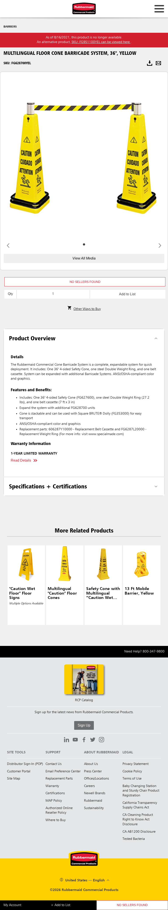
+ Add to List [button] (60, 905)
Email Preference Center (63, 771)
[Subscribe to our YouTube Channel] (75, 740)
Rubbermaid (93, 801)
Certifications (55, 793)
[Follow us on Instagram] (101, 740)
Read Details (21, 460)
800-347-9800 (153, 651)
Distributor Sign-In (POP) (25, 764)
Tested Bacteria (133, 839)
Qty (10, 294)
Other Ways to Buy (87, 309)
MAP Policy (54, 801)
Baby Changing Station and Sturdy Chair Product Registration (140, 790)
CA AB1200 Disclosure (139, 832)
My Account (12, 905)
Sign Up (84, 725)
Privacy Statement (135, 764)
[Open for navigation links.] (159, 8)
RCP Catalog (84, 700)
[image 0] (84, 244)
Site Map (13, 778)
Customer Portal (18, 771)
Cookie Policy (132, 771)
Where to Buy (56, 820)
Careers (89, 786)
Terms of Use (132, 778)
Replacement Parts (59, 778)
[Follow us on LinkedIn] (66, 740)
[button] (84, 281)
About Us (91, 764)
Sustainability (94, 808)
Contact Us (53, 764)
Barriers (10, 26)
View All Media (84, 258)
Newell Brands (94, 793)
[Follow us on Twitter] (93, 740)
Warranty (52, 786)
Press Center (93, 771)
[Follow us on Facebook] (84, 740)
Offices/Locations (96, 778)
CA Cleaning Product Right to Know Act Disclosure (137, 819)
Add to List (127, 294)
